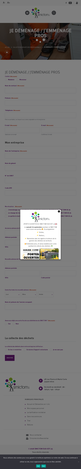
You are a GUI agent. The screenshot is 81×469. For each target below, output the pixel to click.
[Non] (79, 462)
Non (43, 466)
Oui (38, 466)
